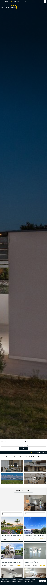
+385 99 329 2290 (16, 1)
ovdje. (12, 581)
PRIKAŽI (23, 448)
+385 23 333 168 (6, 1)
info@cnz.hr (26, 1)
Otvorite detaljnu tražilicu (39, 452)
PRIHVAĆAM (42, 581)
